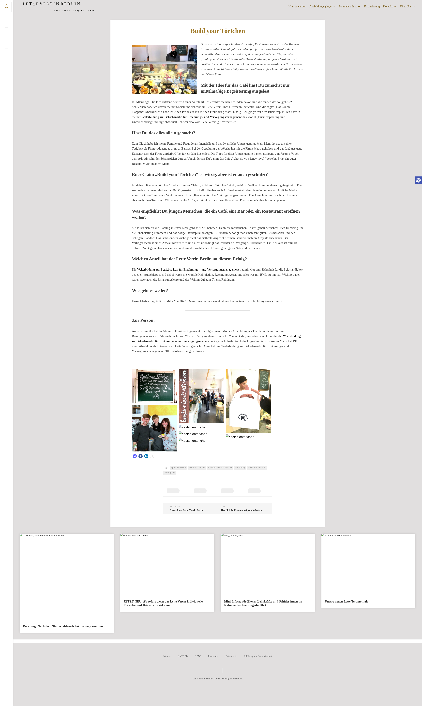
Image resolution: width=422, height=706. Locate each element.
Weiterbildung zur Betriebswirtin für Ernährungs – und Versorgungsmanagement (188, 269)
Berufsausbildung (197, 467)
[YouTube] (6, 43)
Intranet (167, 656)
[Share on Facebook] (204, 491)
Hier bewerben (297, 6)
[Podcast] (6, 53)
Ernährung (240, 467)
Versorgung (169, 472)
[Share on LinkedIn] (258, 491)
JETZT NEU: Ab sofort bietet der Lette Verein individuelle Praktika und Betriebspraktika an (163, 603)
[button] (418, 180)
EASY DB (183, 656)
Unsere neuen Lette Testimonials (346, 601)
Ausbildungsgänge (320, 6)
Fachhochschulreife (257, 467)
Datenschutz (231, 656)
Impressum (213, 656)
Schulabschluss (348, 6)
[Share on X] (177, 491)
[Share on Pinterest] (231, 491)
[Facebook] (6, 22)
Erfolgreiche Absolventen (220, 467)
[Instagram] (6, 32)
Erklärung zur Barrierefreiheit (258, 656)
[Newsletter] (6, 75)
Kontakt (388, 6)
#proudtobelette (178, 467)
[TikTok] (6, 64)
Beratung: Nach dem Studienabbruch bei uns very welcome (63, 626)
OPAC (198, 656)
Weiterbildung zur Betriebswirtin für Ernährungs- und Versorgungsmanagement (191, 117)
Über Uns (405, 6)
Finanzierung (372, 6)
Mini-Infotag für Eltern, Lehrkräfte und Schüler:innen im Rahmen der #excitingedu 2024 (263, 603)
